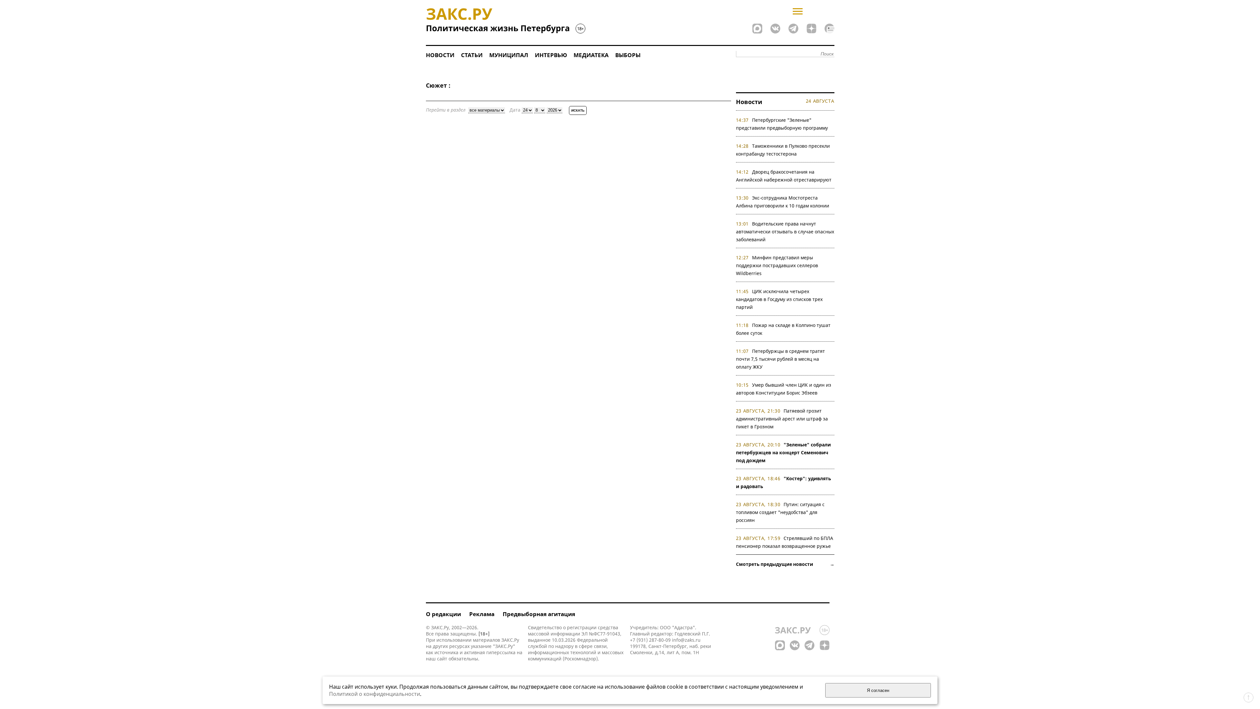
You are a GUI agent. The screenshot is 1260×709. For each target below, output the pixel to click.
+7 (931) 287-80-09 (650, 640)
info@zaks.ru (686, 640)
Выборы (627, 55)
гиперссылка (500, 652)
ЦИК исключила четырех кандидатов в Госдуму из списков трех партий (779, 299)
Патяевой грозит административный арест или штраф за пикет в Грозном (782, 419)
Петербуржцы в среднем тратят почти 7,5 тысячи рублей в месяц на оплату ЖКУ (780, 359)
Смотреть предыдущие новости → (785, 564)
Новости (440, 55)
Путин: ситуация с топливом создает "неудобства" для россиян (780, 512)
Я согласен (878, 690)
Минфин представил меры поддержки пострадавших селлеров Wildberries (777, 265)
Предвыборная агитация (539, 614)
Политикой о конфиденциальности (374, 694)
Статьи (472, 55)
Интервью (551, 55)
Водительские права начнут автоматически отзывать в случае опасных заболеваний (785, 232)
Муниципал (508, 55)
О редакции (443, 614)
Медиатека (591, 55)
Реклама (481, 614)
